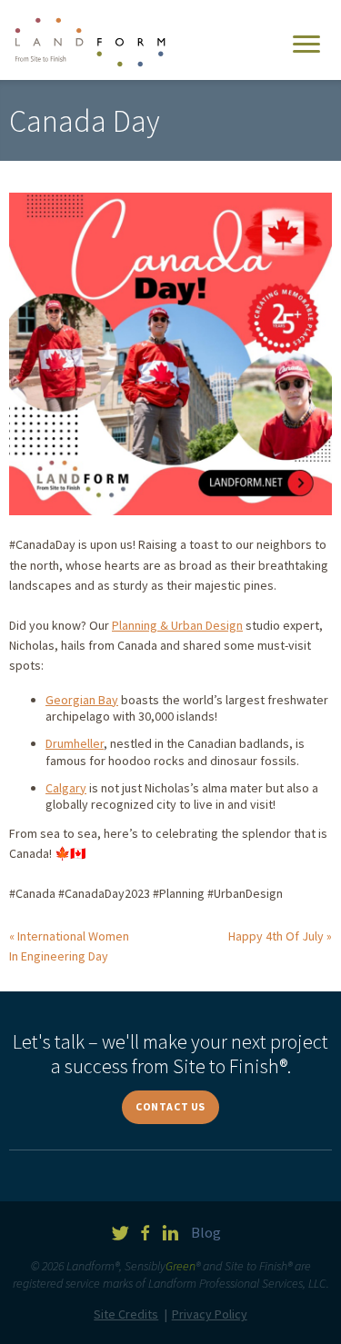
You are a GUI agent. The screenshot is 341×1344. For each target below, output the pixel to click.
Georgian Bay (81, 700)
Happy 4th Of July (276, 936)
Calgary (65, 788)
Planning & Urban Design (177, 625)
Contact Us (170, 1106)
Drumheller (74, 743)
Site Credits (126, 1314)
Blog (206, 1232)
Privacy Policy (209, 1314)
